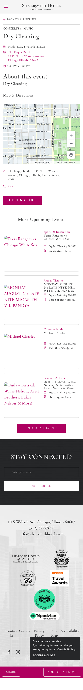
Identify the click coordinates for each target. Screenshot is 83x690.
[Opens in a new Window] (26, 558)
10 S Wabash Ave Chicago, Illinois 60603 (41, 522)
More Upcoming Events (41, 219)
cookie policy (66, 649)
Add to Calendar (62, 672)
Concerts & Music (18, 28)
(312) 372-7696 (42, 528)
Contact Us (11, 633)
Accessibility (70, 631)
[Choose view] (71, 155)
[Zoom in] (71, 135)
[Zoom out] (71, 143)
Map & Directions (18, 95)
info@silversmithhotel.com (42, 534)
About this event (25, 76)
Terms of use (42, 162)
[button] (26, 56)
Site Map (54, 633)
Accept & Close (44, 655)
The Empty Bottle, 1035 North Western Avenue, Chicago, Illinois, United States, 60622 (34, 175)
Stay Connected (41, 457)
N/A (10, 186)
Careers (24, 631)
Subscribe (41, 486)
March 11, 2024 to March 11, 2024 (26, 47)
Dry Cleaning (21, 36)
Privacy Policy (39, 633)
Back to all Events (21, 19)
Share (11, 672)
